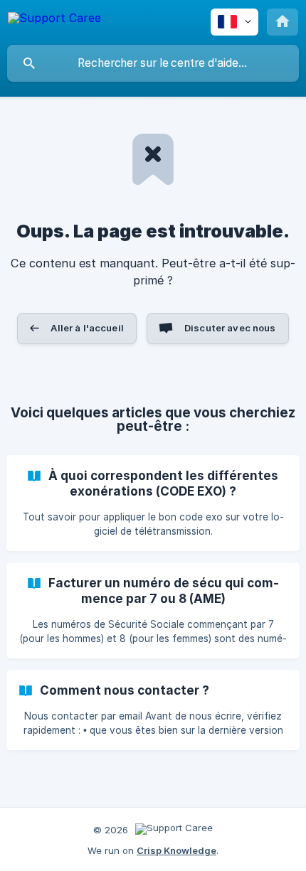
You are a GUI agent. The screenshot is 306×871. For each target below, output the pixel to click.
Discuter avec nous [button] (230, 327)
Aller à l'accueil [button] (87, 327)
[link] (153, 503)
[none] (54, 20)
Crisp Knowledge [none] (176, 850)
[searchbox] (153, 63)
